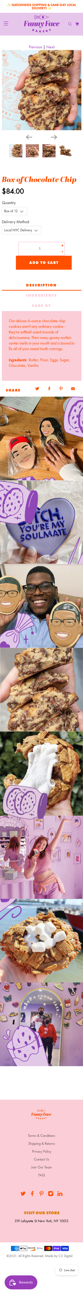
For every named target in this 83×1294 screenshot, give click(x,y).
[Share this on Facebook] (49, 388)
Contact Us (41, 1159)
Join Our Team (41, 1167)
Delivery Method (15, 221)
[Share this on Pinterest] (61, 388)
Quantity (9, 202)
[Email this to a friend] (72, 388)
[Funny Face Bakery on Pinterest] (41, 1195)
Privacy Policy (41, 1151)
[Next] (53, 137)
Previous (35, 47)
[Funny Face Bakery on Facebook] (32, 1195)
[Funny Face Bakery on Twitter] (23, 1195)
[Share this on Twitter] (37, 388)
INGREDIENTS (41, 295)
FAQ (41, 1175)
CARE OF (41, 305)
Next (50, 47)
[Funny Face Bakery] (41, 24)
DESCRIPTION (41, 285)
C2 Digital (65, 1256)
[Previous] (29, 137)
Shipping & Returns (41, 1143)
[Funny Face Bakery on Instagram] (50, 1195)
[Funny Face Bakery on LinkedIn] (59, 1195)
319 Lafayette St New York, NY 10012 (41, 1220)
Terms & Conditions (41, 1135)
